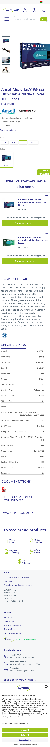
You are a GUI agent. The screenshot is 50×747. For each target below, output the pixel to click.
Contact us (8, 581)
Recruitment (9, 621)
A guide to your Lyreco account (18, 585)
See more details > (8, 130)
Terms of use (10, 629)
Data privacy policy (12, 633)
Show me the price (25, 223)
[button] (6, 19)
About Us (8, 617)
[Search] (43, 19)
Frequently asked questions (16, 577)
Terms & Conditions (13, 625)
